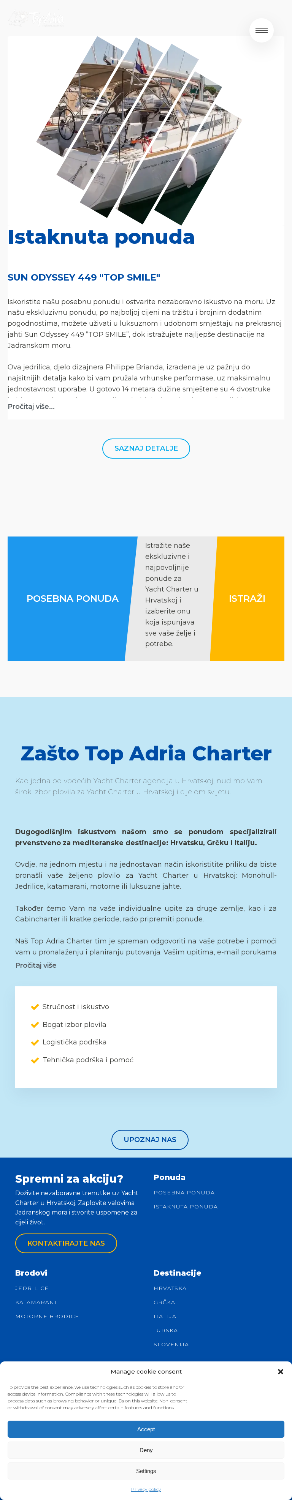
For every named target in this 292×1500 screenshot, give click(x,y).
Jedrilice (32, 1288)
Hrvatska (170, 1288)
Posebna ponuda (184, 1192)
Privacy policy (146, 1489)
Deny (146, 1450)
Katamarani (36, 1302)
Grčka (164, 1302)
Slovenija (171, 1344)
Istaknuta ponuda (186, 1206)
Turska (166, 1330)
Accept (146, 1429)
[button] (280, 1371)
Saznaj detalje (146, 448)
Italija (165, 1316)
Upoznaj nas (150, 1140)
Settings (146, 1471)
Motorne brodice (47, 1316)
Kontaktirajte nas (66, 1243)
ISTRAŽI (247, 598)
